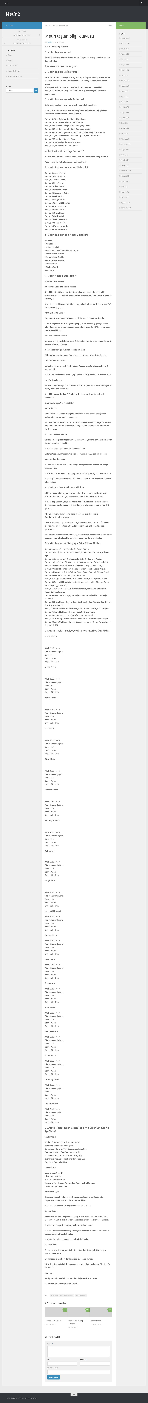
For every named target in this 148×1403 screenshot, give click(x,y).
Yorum (50, 1344)
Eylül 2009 (124, 197)
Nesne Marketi (95, 1320)
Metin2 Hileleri (12, 66)
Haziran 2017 (125, 86)
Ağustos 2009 (125, 202)
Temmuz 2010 (126, 171)
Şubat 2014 (125, 118)
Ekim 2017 (124, 75)
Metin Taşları (54, 1295)
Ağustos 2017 (125, 80)
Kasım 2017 (125, 70)
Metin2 (13, 14)
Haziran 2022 (125, 38)
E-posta (83, 1359)
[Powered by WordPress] (14, 1398)
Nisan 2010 (125, 181)
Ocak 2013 (124, 155)
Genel (10, 55)
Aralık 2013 (125, 128)
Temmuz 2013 (126, 144)
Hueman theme (32, 1398)
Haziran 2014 (125, 107)
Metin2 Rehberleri (60, 25)
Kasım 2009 (125, 192)
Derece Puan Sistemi (53, 1320)
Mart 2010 (124, 186)
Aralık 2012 (125, 160)
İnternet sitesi (52, 1368)
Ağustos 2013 (125, 139)
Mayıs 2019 (125, 54)
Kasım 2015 (125, 96)
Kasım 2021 (125, 43)
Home (6, 3)
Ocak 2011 (124, 165)
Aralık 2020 (125, 49)
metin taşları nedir (81, 1295)
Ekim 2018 (124, 59)
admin (49, 42)
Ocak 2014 (124, 123)
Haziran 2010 (125, 176)
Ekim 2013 (124, 133)
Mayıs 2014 (125, 112)
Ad (48, 1359)
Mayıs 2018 (125, 65)
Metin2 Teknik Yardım (15, 76)
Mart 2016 (124, 91)
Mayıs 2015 (125, 102)
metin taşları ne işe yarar (67, 1295)
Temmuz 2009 (126, 208)
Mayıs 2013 (125, 149)
